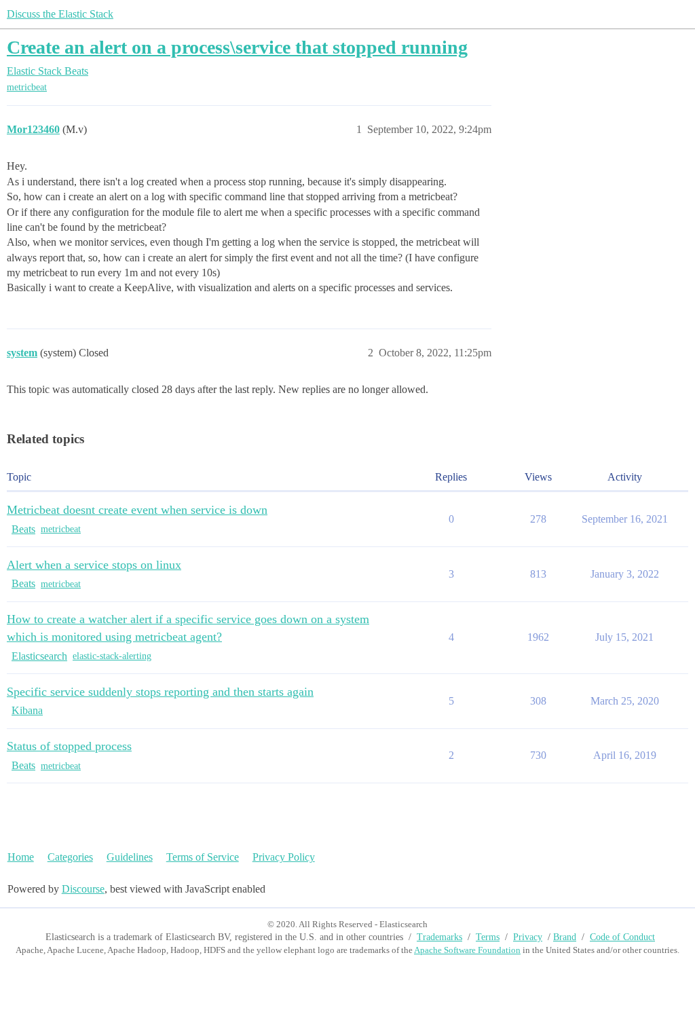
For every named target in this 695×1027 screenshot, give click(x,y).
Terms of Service (202, 857)
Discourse (83, 889)
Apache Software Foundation (467, 950)
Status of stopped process (69, 746)
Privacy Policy (283, 857)
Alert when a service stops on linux (94, 565)
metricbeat (27, 87)
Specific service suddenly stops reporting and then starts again (160, 691)
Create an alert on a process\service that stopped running (237, 47)
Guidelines (130, 857)
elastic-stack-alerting (112, 656)
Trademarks (439, 937)
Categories (70, 857)
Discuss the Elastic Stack (60, 14)
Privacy (527, 937)
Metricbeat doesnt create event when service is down (137, 510)
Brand (564, 937)
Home (20, 857)
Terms (488, 937)
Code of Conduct (622, 937)
